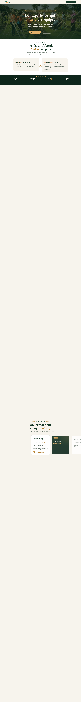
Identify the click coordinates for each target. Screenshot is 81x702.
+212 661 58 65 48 (36, 32)
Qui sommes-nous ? (34, 1)
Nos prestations (43, 1)
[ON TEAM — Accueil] (7, 2)
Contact (53, 1)
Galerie (49, 1)
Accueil (27, 1)
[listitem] (60, 445)
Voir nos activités (46, 32)
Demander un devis (71, 1)
